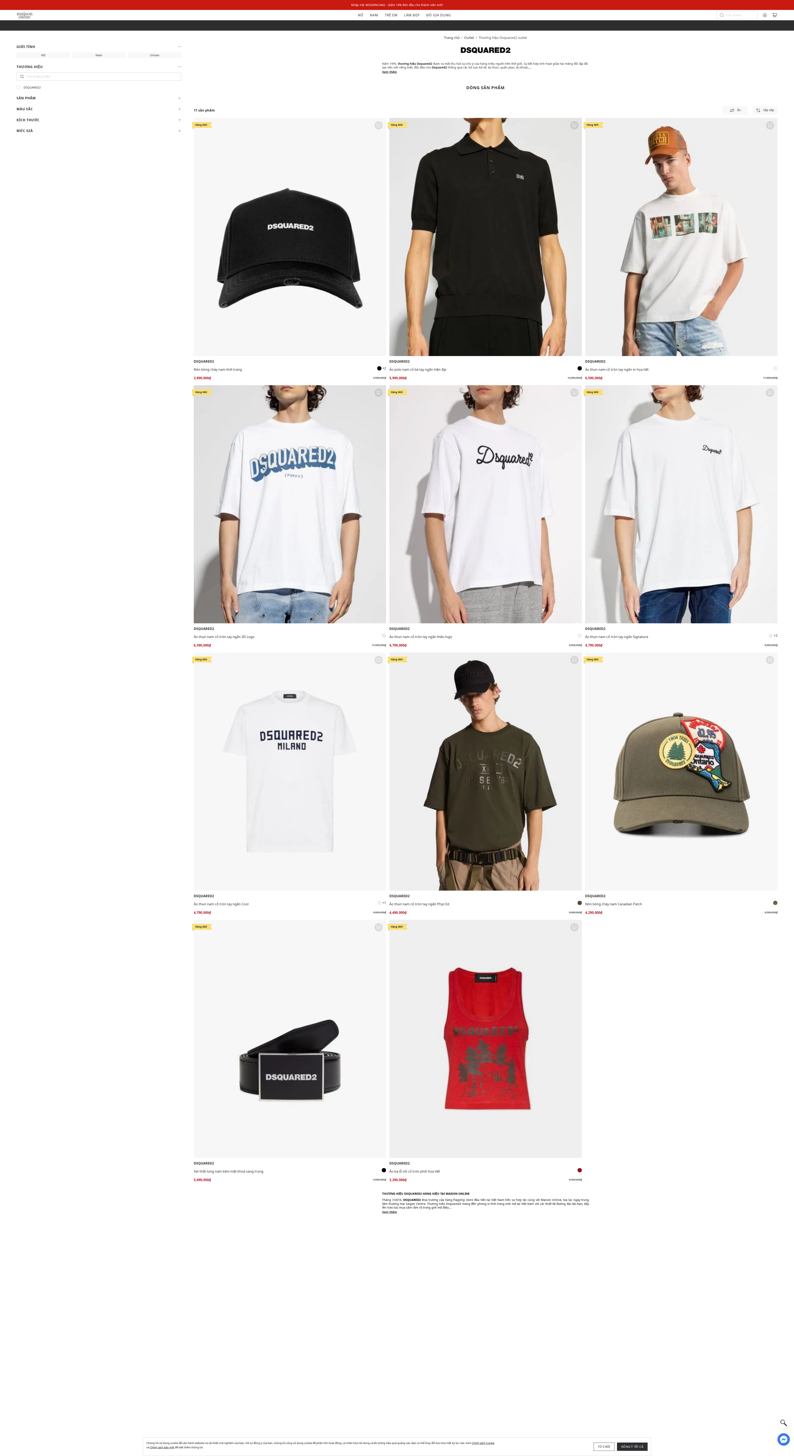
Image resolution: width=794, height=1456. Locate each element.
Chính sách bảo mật (162, 1447)
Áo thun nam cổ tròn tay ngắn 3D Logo (224, 636)
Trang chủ (452, 37)
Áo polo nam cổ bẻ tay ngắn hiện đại (417, 369)
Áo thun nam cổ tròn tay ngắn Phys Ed (419, 904)
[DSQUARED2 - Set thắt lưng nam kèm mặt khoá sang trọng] (290, 1039)
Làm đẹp (412, 15)
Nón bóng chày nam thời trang (218, 369)
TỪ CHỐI (604, 1447)
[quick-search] (783, 1423)
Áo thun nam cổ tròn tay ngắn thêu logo (420, 636)
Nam (374, 15)
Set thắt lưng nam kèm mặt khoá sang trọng (228, 1171)
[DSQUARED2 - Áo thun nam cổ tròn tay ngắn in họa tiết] (681, 237)
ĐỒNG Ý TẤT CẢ (632, 1447)
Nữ (360, 15)
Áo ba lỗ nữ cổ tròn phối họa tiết (414, 1171)
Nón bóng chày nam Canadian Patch (613, 904)
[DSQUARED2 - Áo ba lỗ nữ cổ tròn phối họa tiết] (485, 1039)
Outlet (469, 37)
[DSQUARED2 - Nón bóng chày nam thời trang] (290, 237)
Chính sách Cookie (483, 1443)
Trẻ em (391, 15)
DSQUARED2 (32, 87)
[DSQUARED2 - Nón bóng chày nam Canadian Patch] (681, 771)
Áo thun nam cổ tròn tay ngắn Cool (221, 904)
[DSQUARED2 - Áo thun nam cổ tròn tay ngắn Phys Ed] (485, 771)
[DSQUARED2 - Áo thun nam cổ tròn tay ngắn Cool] (290, 771)
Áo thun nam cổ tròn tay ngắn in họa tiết (617, 369)
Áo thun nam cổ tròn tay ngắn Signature (616, 636)
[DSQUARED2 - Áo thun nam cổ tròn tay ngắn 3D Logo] (290, 504)
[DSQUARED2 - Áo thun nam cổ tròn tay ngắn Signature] (681, 504)
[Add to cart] (378, 125)
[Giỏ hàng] (774, 15)
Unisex (154, 55)
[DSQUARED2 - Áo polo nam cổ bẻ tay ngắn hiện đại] (485, 237)
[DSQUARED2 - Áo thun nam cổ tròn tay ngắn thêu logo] (485, 504)
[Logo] (25, 15)
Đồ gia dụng (438, 15)
